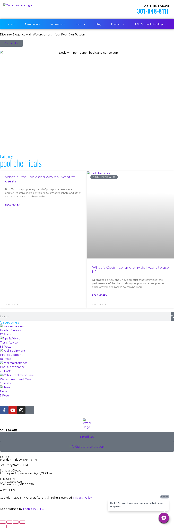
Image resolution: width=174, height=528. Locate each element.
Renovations (57, 24)
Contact (116, 24)
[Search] (172, 316)
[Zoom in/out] (3, 522)
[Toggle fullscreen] (9, 522)
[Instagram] (21, 410)
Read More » (12, 204)
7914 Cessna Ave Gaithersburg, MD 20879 (17, 483)
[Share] (16, 522)
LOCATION (7, 479)
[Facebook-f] (4, 410)
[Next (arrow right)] (9, 526)
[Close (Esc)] (22, 522)
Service (11, 24)
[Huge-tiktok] (29, 410)
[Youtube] (12, 410)
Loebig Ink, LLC (33, 509)
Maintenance (33, 24)
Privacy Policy (82, 497)
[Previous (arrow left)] (3, 526)
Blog (98, 24)
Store (78, 24)
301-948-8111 (153, 10)
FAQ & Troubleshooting (149, 24)
